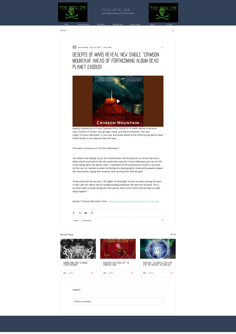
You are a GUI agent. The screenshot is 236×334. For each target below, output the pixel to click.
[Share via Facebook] (74, 213)
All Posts (63, 30)
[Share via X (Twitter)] (80, 213)
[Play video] (118, 101)
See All (173, 234)
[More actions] (162, 47)
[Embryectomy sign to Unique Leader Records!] (78, 249)
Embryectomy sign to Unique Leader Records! (75, 264)
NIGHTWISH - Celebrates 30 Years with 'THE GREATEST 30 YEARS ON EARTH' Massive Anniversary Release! (157, 264)
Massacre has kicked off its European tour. (116, 264)
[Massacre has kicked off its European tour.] (118, 249)
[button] (172, 30)
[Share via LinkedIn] (86, 213)
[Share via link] (92, 213)
